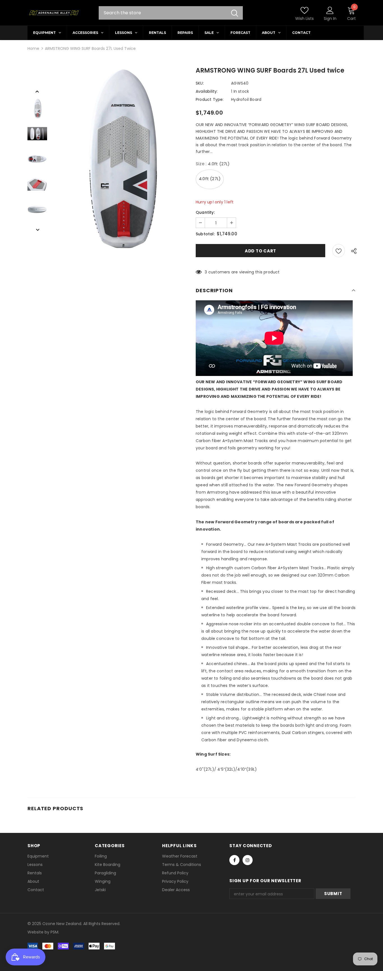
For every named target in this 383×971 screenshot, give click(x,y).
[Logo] (53, 12)
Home (33, 48)
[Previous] (37, 91)
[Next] (37, 229)
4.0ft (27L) (210, 179)
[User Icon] (330, 10)
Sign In (330, 18)
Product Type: (210, 99)
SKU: (200, 83)
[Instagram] (248, 860)
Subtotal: (205, 234)
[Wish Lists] (338, 250)
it (39, 932)
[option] (120, 159)
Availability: (207, 91)
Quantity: (205, 212)
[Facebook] (234, 860)
